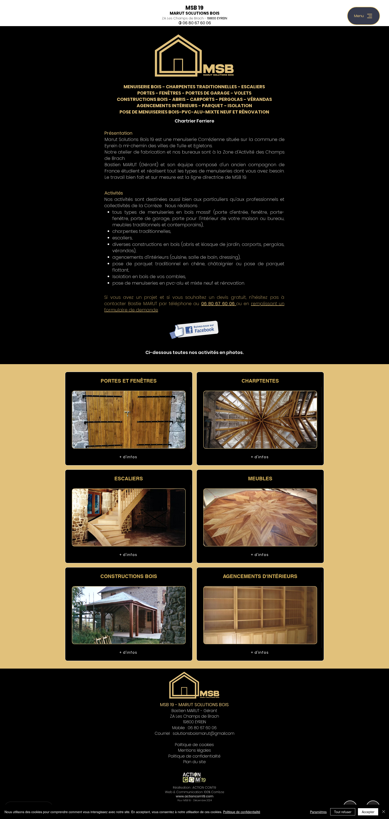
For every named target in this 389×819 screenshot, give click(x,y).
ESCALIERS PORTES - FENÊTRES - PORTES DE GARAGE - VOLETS (201, 90)
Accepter (368, 812)
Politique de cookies (194, 744)
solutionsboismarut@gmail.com (203, 733)
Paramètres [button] (318, 812)
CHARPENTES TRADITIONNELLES (201, 87)
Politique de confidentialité (194, 756)
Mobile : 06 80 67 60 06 (194, 728)
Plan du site (194, 762)
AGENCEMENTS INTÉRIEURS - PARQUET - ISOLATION (194, 105)
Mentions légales (194, 750)
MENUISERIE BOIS (142, 87)
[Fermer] (383, 811)
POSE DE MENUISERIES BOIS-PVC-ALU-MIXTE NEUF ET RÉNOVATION (194, 112)
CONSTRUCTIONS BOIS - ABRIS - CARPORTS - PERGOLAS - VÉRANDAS (194, 99)
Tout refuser (342, 812)
